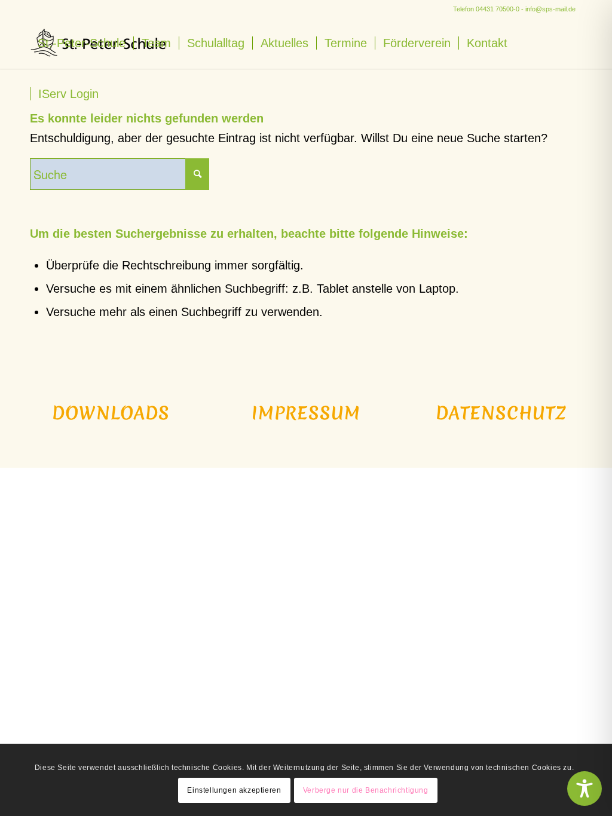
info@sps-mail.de (550, 9)
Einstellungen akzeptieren (234, 790)
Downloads (111, 413)
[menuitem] (81, 43)
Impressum (306, 413)
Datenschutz (501, 413)
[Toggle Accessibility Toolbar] (584, 788)
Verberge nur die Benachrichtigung (366, 790)
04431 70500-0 (497, 9)
